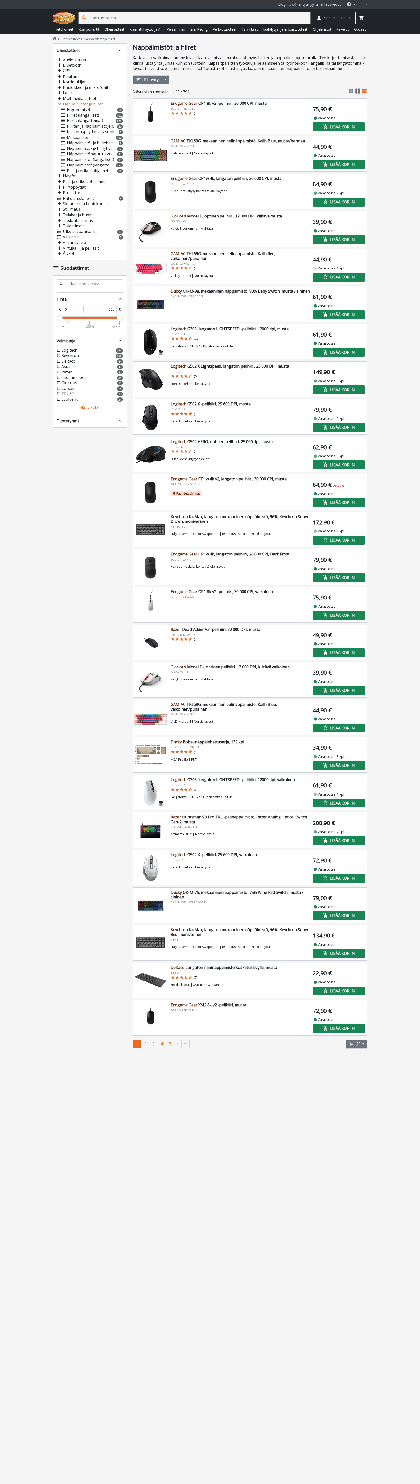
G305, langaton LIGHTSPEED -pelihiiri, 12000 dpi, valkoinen (233, 779)
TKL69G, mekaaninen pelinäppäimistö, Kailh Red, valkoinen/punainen (223, 256)
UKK (292, 4)
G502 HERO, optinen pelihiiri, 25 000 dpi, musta (222, 441)
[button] (351, 4)
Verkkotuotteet (224, 29)
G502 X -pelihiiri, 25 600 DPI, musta (211, 404)
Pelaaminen (176, 29)
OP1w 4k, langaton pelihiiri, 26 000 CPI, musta (226, 178)
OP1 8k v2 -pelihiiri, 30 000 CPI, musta (219, 103)
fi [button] (363, 4)
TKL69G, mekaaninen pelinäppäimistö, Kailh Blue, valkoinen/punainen (224, 707)
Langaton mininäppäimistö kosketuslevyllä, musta (224, 967)
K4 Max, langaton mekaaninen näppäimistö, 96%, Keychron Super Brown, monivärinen (240, 519)
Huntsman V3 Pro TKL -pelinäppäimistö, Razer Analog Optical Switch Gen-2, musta (239, 819)
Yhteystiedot (330, 4)
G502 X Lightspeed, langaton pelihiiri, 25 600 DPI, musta (230, 366)
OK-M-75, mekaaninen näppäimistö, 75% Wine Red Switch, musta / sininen (237, 895)
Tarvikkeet (250, 29)
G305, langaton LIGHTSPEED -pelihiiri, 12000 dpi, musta (230, 328)
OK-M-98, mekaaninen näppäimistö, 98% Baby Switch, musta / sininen (240, 291)
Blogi (282, 4)
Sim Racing (199, 29)
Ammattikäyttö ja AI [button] (145, 29)
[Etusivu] (63, 18)
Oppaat (360, 29)
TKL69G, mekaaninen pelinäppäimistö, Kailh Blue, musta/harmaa (238, 141)
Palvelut (342, 29)
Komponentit (89, 29)
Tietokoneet (63, 29)
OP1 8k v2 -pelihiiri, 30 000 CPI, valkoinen (222, 591)
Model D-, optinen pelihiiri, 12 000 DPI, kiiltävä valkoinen (230, 666)
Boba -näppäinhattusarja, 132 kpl (207, 742)
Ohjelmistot (322, 29)
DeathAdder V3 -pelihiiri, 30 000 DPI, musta (215, 629)
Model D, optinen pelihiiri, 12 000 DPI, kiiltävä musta (226, 216)
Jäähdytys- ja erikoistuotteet (285, 29)
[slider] (60, 318)
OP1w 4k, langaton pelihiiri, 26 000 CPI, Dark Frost (230, 554)
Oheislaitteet (114, 29)
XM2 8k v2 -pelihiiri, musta (208, 1004)
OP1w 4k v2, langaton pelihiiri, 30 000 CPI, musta (229, 479)
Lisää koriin (339, 127)
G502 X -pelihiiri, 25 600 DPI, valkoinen (214, 854)
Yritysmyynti (308, 4)
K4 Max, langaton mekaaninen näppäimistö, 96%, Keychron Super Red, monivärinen (240, 932)
